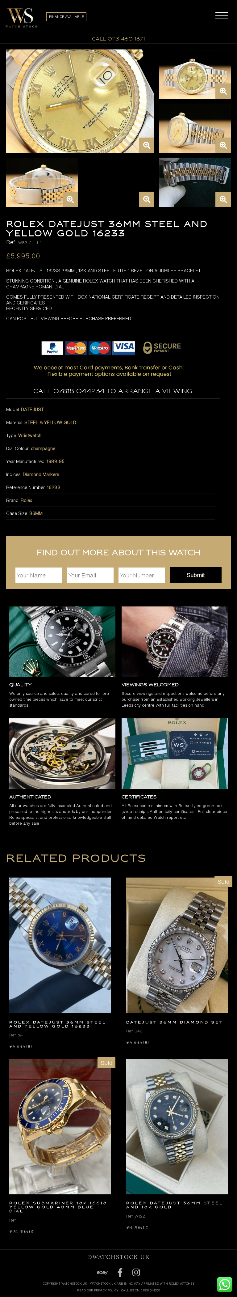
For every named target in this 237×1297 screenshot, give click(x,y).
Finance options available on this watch (118, 1278)
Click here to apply (118, 1284)
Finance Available (66, 16)
